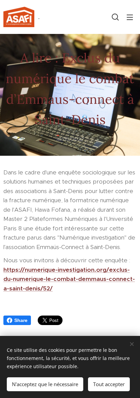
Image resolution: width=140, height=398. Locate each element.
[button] (115, 16)
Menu (130, 17)
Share (21, 320)
